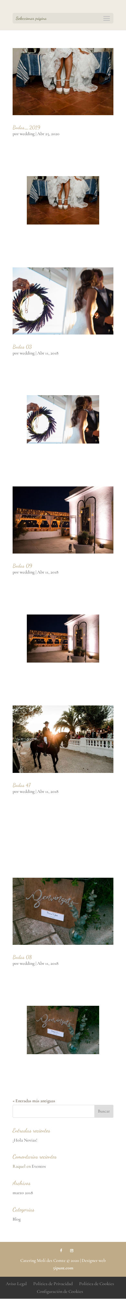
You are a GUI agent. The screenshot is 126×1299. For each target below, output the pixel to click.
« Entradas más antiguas (34, 1101)
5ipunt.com (63, 1268)
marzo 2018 (23, 1192)
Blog (17, 1219)
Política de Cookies (96, 1283)
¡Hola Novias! (25, 1140)
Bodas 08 (22, 957)
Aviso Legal (16, 1283)
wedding (27, 133)
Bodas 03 (22, 347)
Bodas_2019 (26, 127)
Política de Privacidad (53, 1283)
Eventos (39, 1166)
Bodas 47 (22, 785)
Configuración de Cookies (60, 1291)
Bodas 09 (22, 566)
